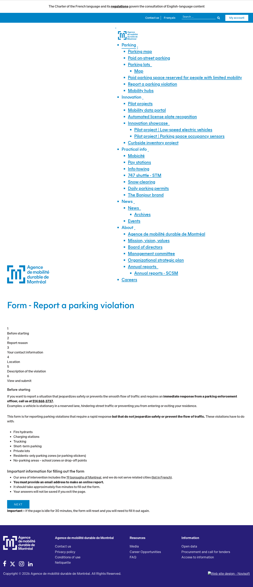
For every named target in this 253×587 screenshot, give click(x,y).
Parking (129, 45)
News (127, 201)
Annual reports (142, 266)
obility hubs (141, 90)
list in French (161, 477)
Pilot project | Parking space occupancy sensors (179, 136)
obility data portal (147, 110)
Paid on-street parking (149, 58)
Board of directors (145, 247)
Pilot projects (140, 103)
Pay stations (139, 162)
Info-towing (138, 168)
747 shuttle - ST (144, 175)
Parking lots (139, 64)
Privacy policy (65, 552)
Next (18, 504)
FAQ (133, 557)
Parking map (140, 51)
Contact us (152, 18)
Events (134, 221)
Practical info (134, 149)
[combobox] (201, 16)
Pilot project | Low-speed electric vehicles (173, 129)
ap (138, 71)
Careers (129, 279)
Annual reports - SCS (156, 273)
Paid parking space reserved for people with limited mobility (185, 77)
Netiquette (63, 562)
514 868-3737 (42, 401)
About (127, 227)
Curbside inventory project (153, 142)
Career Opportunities (145, 552)
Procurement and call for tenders (205, 552)
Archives (142, 214)
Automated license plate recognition (162, 116)
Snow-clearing (141, 182)
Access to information (197, 557)
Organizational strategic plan (156, 260)
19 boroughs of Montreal (83, 477)
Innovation (131, 97)
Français (169, 18)
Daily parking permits (148, 188)
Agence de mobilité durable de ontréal (166, 234)
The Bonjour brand (146, 195)
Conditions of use (67, 557)
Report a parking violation (152, 84)
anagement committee (151, 253)
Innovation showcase (148, 123)
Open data (189, 546)
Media (134, 546)
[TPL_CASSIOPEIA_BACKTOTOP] (246, 580)
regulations (119, 6)
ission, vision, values (149, 240)
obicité (136, 155)
